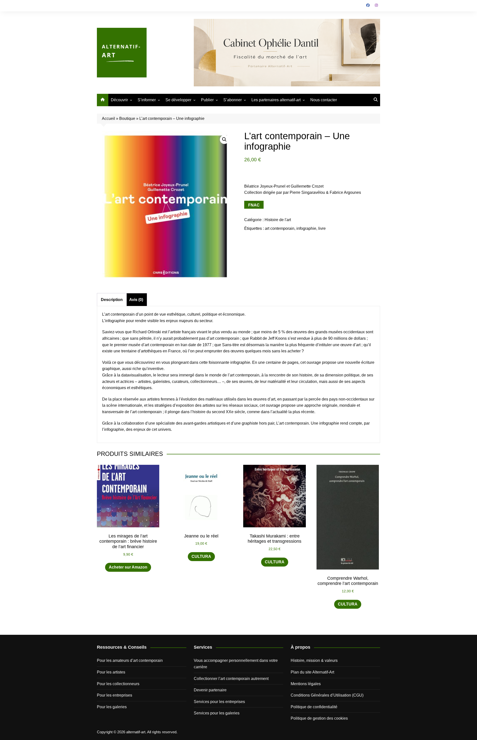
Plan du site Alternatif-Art (312, 672)
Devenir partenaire (210, 690)
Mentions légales (306, 684)
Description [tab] (112, 300)
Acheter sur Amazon (128, 567)
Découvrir (119, 100)
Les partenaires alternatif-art (276, 100)
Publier (207, 100)
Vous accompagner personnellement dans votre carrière (236, 663)
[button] (224, 139)
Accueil (108, 118)
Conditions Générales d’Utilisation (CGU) (327, 695)
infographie (306, 228)
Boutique (127, 118)
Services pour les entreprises (219, 702)
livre (322, 228)
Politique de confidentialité (314, 707)
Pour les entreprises (114, 695)
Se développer (178, 100)
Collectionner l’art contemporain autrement (231, 678)
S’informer (147, 100)
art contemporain (279, 228)
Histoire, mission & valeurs (314, 660)
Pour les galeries (112, 707)
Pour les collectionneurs (118, 684)
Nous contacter (323, 100)
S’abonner (232, 100)
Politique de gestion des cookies (319, 718)
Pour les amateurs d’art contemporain (130, 660)
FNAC (254, 205)
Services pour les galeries (216, 713)
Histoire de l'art (278, 220)
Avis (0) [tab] (136, 300)
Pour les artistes (111, 672)
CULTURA (201, 556)
